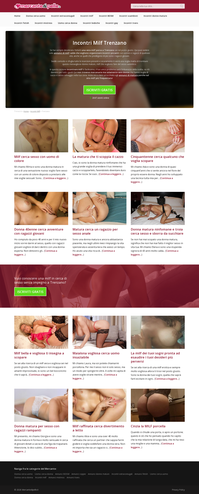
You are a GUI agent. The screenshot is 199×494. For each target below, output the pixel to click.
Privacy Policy (178, 489)
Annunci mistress (57, 477)
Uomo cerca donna (44, 474)
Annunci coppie (79, 474)
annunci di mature (128, 75)
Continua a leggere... (55, 178)
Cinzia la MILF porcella (148, 426)
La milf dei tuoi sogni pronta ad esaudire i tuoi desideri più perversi (155, 357)
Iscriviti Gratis (99, 90)
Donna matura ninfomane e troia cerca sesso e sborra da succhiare (157, 231)
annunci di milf (61, 53)
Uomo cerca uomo (159, 474)
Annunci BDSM (62, 474)
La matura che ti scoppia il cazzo (98, 156)
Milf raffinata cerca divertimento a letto (98, 428)
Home (26, 111)
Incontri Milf (35, 111)
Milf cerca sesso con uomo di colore (36, 158)
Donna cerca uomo (23, 474)
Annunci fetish (141, 474)
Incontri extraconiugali (122, 474)
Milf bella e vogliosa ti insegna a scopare (39, 355)
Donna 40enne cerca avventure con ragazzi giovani (38, 231)
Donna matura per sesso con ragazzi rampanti (36, 428)
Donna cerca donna (23, 477)
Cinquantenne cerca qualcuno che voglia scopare (157, 158)
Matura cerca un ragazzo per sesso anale (95, 231)
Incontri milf (40, 477)
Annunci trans (73, 477)
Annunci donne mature (98, 474)
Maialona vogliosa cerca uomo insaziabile (96, 355)
